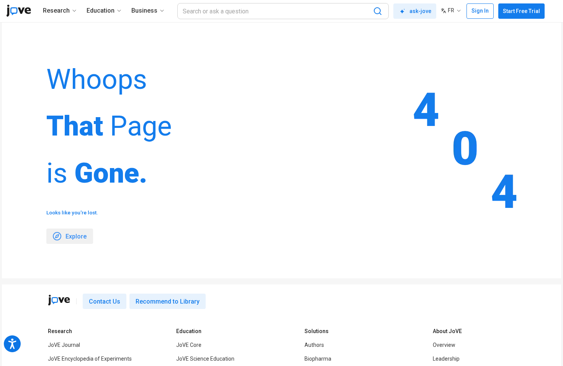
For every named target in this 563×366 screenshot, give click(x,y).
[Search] (377, 11)
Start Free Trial (521, 11)
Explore (76, 236)
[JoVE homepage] (59, 300)
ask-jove (420, 11)
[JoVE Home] (18, 11)
